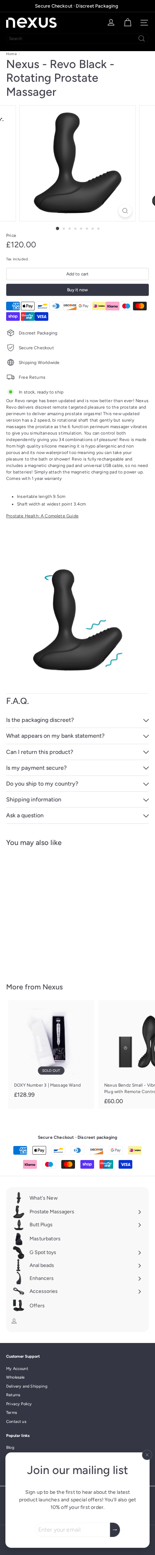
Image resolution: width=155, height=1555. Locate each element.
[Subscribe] (115, 1530)
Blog (10, 1447)
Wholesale (15, 1377)
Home (11, 53)
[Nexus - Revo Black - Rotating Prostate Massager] (51, 910)
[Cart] (127, 22)
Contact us (16, 1421)
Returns (13, 1395)
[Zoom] (125, 210)
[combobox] (77, 38)
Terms (11, 1412)
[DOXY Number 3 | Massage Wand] (51, 1051)
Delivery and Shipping (26, 1386)
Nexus (53, 987)
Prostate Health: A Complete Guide (42, 515)
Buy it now (77, 289)
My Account (17, 1368)
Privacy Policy (19, 1404)
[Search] (141, 38)
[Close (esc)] (147, 1455)
